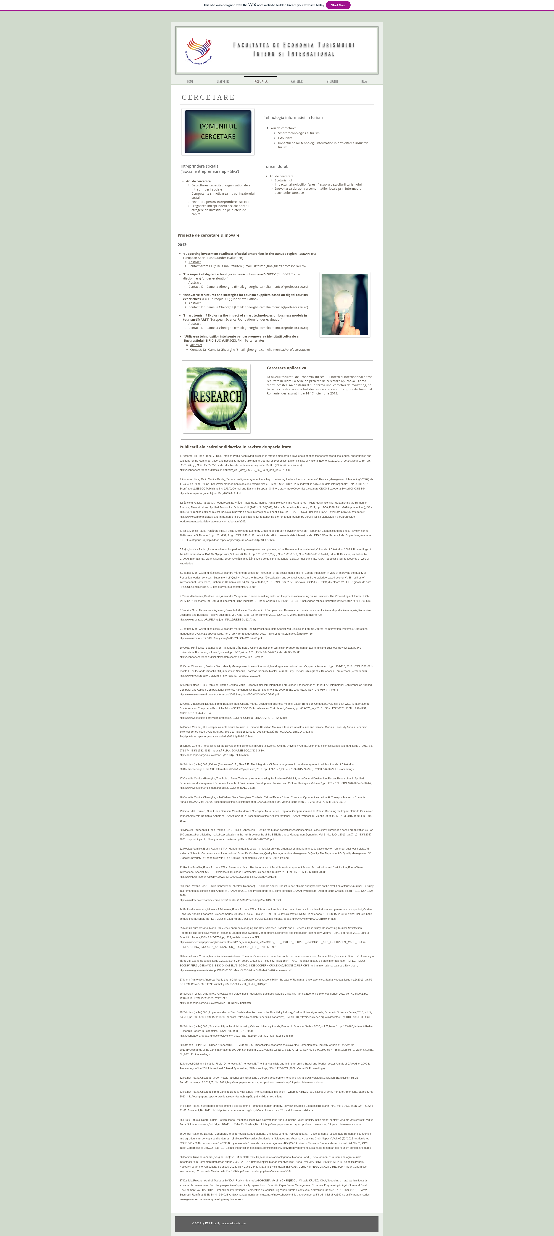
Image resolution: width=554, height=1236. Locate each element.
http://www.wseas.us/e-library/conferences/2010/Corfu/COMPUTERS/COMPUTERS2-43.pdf (233, 717)
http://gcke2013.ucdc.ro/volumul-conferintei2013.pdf (225, 586)
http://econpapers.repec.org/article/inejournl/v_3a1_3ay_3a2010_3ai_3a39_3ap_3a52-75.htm (235, 470)
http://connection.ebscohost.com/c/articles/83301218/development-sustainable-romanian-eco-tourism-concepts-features (300, 1147)
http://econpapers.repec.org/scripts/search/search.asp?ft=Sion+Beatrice (221, 657)
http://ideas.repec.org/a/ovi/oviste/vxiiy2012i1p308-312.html (218, 736)
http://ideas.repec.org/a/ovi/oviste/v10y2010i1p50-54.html (302, 918)
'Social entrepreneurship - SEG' (210, 171)
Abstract (194, 262)
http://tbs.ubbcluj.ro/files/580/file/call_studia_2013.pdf (236, 984)
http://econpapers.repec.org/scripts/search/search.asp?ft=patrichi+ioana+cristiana (275, 1082)
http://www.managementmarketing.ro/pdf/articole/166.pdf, (244, 484)
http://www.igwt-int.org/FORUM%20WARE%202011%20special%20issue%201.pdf (228, 876)
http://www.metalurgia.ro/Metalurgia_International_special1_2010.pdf (220, 675)
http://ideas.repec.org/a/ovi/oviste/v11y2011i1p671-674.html (214, 755)
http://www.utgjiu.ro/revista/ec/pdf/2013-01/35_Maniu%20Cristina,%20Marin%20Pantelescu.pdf (235, 970)
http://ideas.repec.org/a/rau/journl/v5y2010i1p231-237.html (240, 540)
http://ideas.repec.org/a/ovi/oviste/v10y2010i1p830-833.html (335, 1017)
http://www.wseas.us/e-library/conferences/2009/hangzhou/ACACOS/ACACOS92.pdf (229, 694)
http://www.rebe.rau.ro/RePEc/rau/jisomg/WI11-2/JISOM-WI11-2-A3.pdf (221, 638)
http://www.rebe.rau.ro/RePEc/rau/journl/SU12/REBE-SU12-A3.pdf (218, 619)
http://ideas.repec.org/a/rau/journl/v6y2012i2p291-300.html (336, 601)
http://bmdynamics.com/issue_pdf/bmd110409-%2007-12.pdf (238, 839)
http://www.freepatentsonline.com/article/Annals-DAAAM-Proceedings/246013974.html (230, 900)
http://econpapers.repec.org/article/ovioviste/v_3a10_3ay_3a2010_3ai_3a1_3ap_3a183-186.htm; (237, 1035)
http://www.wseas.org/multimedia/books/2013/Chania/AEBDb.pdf (217, 787)
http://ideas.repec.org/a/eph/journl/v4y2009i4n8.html (210, 493)
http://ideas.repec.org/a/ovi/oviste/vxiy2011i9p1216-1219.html (215, 1003)
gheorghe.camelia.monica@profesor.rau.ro (276, 286)
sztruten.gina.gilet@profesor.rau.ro (279, 266)
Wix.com (241, 1223)
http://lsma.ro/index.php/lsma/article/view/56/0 (264, 1171)
